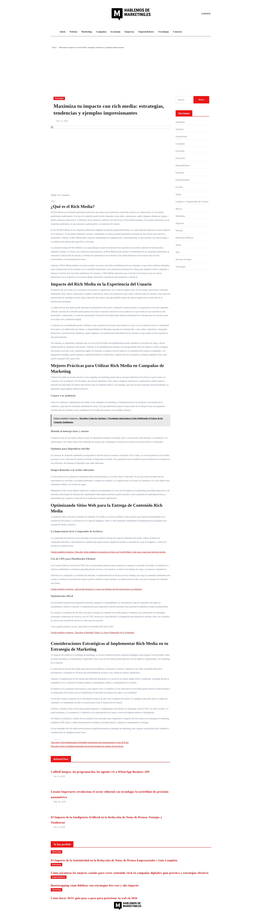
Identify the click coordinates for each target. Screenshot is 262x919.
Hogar (178, 194)
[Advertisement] (131, 69)
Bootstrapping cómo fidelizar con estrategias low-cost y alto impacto (94, 885)
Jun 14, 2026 (59, 776)
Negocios (180, 223)
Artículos (180, 129)
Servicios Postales (184, 259)
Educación (180, 158)
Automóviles (181, 136)
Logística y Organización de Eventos (192, 201)
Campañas (101, 32)
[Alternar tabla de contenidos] (53, 202)
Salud (178, 245)
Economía (115, 32)
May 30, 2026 (60, 802)
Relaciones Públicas (184, 238)
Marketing (86, 32)
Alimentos (180, 122)
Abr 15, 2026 (59, 827)
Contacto (177, 32)
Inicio (62, 32)
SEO (178, 252)
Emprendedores (146, 32)
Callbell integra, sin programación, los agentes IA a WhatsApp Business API (100, 771)
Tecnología (163, 32)
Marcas (179, 209)
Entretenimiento (183, 180)
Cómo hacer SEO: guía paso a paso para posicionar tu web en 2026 (94, 898)
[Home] (54, 32)
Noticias (73, 32)
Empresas (129, 32)
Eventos (179, 187)
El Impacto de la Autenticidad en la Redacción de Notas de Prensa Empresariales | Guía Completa (114, 860)
